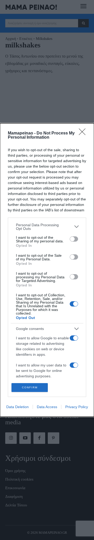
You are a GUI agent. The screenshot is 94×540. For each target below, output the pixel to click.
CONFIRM (30, 387)
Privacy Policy (76, 407)
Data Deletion (17, 407)
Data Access (47, 407)
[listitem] (47, 226)
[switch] (74, 239)
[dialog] (47, 270)
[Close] (84, 133)
